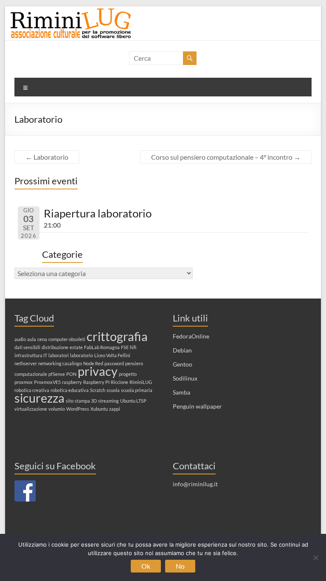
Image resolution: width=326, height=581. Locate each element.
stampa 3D (86, 400)
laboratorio (81, 355)
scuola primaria (136, 390)
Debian (182, 350)
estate (76, 347)
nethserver (25, 363)
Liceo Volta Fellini (112, 355)
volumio (56, 409)
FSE (125, 347)
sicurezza (39, 397)
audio (20, 339)
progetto (128, 374)
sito (69, 400)
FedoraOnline (191, 336)
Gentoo (182, 364)
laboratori (58, 355)
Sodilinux (185, 378)
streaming (108, 400)
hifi (133, 347)
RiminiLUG (140, 382)
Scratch (97, 390)
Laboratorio (46, 157)
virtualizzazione (30, 409)
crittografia (117, 336)
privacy (98, 371)
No (180, 566)
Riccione (119, 382)
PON (71, 374)
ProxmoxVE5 (47, 382)
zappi (114, 409)
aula (31, 339)
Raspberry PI (96, 382)
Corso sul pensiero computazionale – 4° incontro (226, 157)
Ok (145, 566)
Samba (181, 392)
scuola (113, 390)
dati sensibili (27, 347)
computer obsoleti (66, 339)
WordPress (77, 409)
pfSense (56, 374)
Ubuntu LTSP (133, 400)
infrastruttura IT (30, 355)
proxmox (23, 382)
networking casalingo (60, 363)
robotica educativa (70, 390)
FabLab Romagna (102, 347)
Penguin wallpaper (197, 406)
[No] (315, 557)
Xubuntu (99, 409)
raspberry (72, 382)
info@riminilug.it (195, 484)
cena (42, 339)
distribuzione (55, 347)
